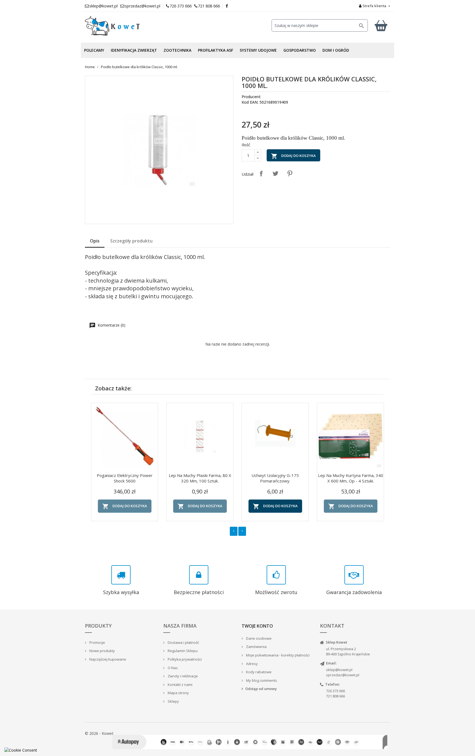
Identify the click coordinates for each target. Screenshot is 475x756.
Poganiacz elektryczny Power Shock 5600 (125, 478)
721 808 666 (209, 6)
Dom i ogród (335, 50)
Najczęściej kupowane (107, 659)
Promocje (97, 642)
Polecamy (94, 50)
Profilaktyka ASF (215, 50)
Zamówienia (256, 646)
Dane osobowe (258, 638)
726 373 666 (181, 6)
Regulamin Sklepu (182, 650)
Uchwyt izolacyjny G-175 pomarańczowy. (275, 478)
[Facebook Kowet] (227, 6)
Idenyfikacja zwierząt (134, 50)
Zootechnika (177, 50)
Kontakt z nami (179, 684)
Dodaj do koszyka (293, 156)
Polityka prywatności (184, 659)
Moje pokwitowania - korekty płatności (277, 655)
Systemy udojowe (258, 50)
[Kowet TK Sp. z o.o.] (133, 26)
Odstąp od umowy (261, 688)
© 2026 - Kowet (99, 733)
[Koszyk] (381, 25)
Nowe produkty (102, 650)
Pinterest (289, 173)
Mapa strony (178, 692)
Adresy (251, 663)
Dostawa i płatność (183, 642)
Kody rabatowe (258, 671)
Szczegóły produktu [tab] (131, 241)
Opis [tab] (95, 241)
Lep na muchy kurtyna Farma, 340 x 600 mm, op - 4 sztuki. (350, 478)
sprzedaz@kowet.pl (342, 674)
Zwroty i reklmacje (182, 676)
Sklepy (173, 701)
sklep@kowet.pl (339, 669)
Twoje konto (257, 626)
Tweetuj (275, 173)
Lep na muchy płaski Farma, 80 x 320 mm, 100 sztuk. (200, 478)
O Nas (172, 667)
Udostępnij (261, 173)
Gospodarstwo (299, 50)
